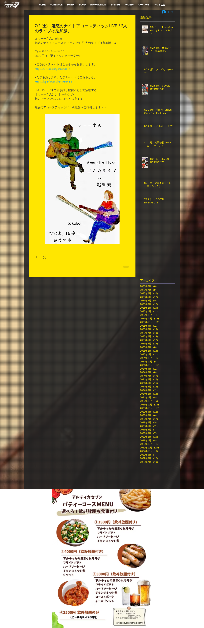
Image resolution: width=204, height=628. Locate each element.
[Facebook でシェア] (36, 257)
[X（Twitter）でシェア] (44, 257)
